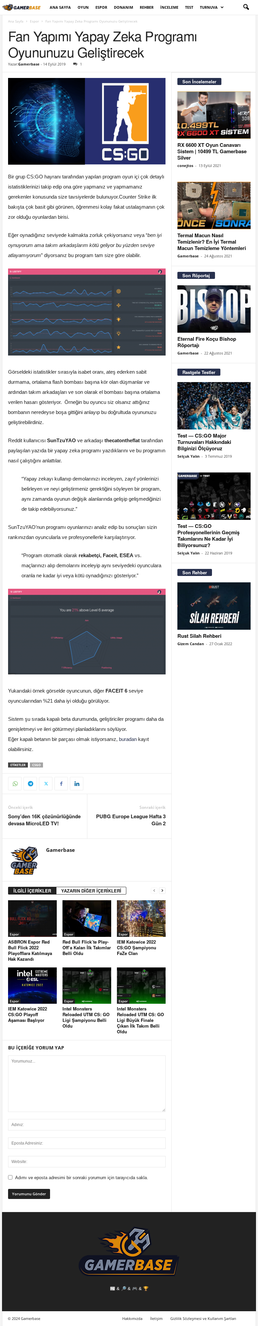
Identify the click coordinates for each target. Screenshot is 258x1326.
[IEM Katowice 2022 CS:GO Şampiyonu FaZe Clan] (141, 918)
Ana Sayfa (60, 7)
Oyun (83, 7)
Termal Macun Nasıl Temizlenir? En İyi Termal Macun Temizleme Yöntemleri (211, 242)
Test (189, 7)
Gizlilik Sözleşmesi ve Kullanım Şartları (203, 1318)
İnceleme (169, 7)
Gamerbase (29, 64)
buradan (128, 739)
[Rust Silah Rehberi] (214, 606)
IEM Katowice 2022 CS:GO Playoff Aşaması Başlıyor (27, 1014)
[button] (246, 7)
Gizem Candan (190, 643)
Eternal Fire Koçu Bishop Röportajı (206, 342)
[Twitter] (45, 783)
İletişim (156, 1318)
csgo (36, 765)
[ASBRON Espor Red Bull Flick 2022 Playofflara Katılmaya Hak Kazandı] (32, 918)
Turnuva (209, 7)
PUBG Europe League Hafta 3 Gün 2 (131, 820)
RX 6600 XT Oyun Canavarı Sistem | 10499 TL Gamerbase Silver (212, 151)
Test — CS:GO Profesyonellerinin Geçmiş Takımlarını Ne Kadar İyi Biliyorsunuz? (208, 535)
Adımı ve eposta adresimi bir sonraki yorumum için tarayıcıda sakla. (81, 1177)
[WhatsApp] (15, 783)
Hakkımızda (132, 1318)
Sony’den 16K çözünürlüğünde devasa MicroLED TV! (44, 820)
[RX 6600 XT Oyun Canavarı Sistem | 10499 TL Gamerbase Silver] (214, 115)
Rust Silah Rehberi (199, 635)
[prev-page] (154, 890)
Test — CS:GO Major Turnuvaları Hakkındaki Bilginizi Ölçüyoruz (204, 442)
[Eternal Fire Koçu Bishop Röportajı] (214, 309)
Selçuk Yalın (188, 456)
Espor (101, 7)
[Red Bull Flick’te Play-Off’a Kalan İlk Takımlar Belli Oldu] (86, 918)
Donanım (123, 7)
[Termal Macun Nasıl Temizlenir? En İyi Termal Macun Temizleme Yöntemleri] (214, 205)
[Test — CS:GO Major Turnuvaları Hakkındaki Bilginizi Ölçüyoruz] (214, 405)
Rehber (147, 7)
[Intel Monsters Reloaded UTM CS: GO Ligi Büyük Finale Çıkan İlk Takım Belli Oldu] (141, 985)
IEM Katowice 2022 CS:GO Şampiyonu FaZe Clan (136, 947)
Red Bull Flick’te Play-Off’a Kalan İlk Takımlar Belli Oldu (86, 947)
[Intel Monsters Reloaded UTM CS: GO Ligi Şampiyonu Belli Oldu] (86, 985)
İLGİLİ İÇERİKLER (32, 890)
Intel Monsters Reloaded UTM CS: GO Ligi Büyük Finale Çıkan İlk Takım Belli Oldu (140, 1020)
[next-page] (162, 890)
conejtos (185, 165)
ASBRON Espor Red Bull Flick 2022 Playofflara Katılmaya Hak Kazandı (30, 950)
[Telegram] (30, 783)
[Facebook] (61, 783)
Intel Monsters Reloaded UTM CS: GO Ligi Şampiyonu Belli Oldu (86, 1017)
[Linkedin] (76, 783)
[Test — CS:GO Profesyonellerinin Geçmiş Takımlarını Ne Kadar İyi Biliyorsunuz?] (214, 496)
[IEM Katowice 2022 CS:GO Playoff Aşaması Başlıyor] (32, 985)
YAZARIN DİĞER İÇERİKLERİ (91, 890)
